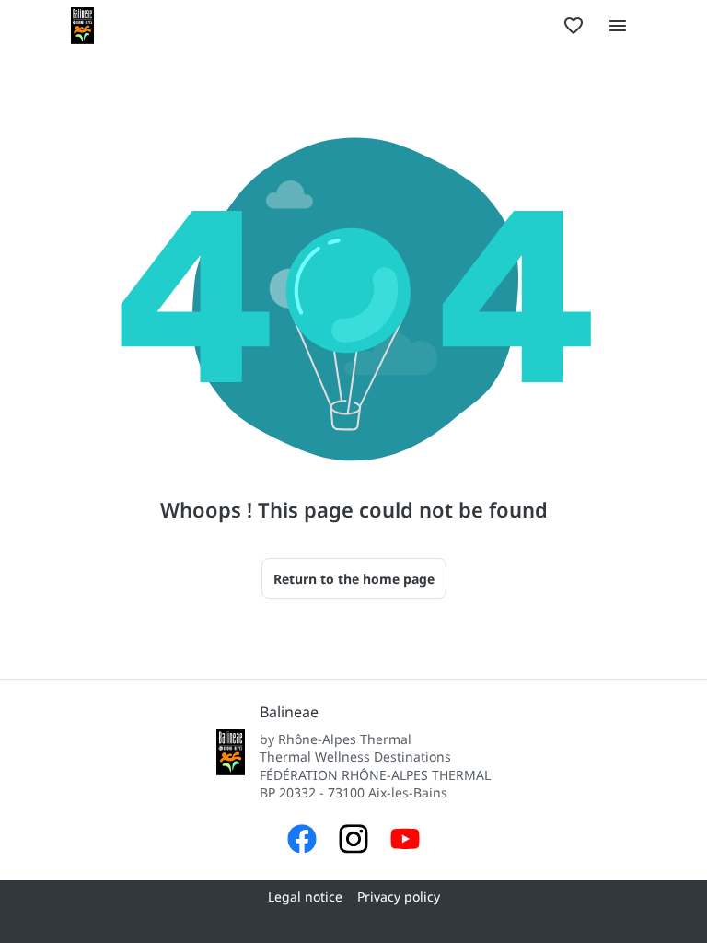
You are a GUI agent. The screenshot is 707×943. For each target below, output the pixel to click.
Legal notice (305, 896)
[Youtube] (405, 841)
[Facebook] (302, 841)
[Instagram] (353, 841)
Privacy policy (398, 896)
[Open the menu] (617, 25)
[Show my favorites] (573, 26)
